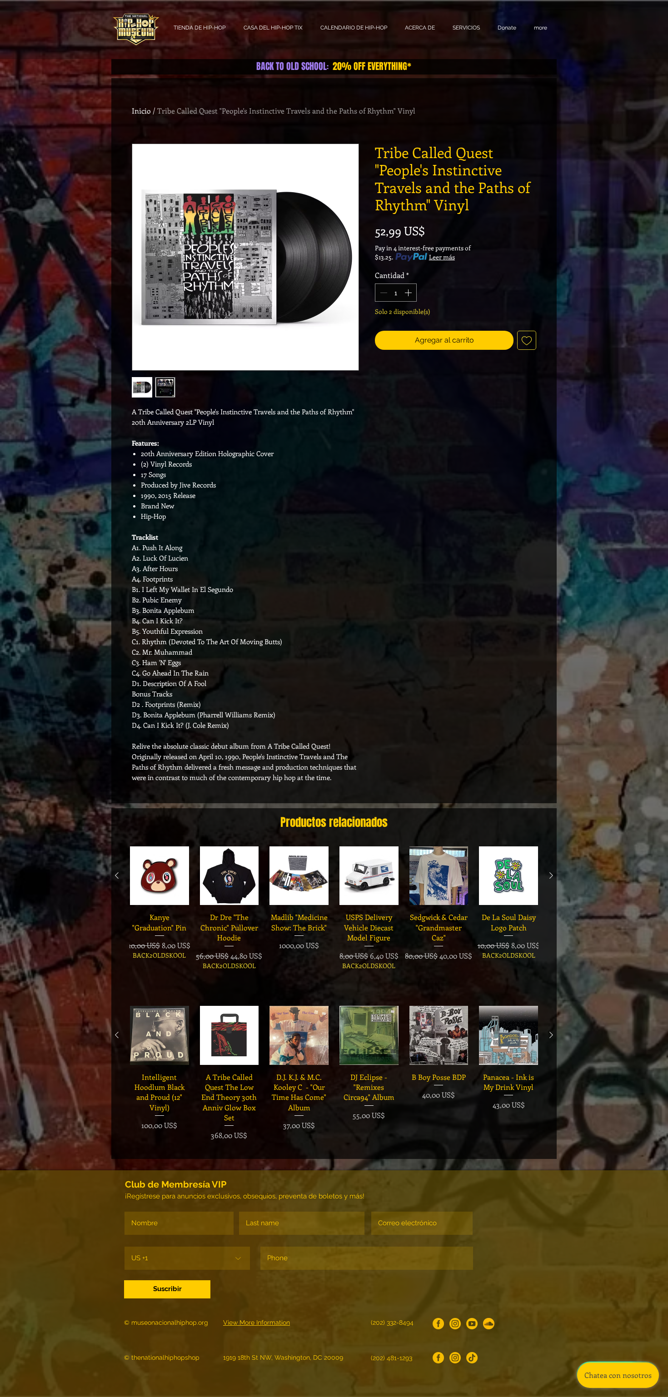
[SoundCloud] (488, 1323)
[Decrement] (382, 292)
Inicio (141, 110)
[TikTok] (472, 1357)
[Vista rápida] (159, 875)
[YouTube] (472, 1323)
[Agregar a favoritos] (526, 340)
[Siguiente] (551, 875)
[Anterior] (116, 875)
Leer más (442, 257)
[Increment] (409, 292)
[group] (334, 918)
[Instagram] (455, 1323)
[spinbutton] (396, 292)
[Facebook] (438, 1323)
